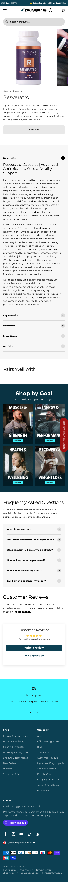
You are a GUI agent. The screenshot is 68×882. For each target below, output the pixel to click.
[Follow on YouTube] (21, 834)
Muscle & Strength (13, 747)
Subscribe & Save (12, 774)
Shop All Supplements (15, 757)
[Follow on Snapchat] (37, 834)
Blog (40, 747)
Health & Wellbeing (13, 741)
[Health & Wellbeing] (18, 466)
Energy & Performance (15, 736)
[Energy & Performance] (50, 424)
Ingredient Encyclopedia (50, 763)
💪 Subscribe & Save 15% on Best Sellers (45, 3)
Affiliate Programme (48, 741)
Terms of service (43, 870)
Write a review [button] (34, 647)
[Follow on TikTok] (29, 834)
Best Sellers (9, 763)
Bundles (7, 768)
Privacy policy (26, 870)
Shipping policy (10, 873)
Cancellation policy (30, 873)
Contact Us (43, 752)
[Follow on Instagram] (13, 834)
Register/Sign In (46, 774)
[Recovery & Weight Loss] (50, 466)
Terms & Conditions (48, 785)
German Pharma (12, 91)
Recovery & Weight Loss (16, 752)
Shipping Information (49, 779)
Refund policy (9, 870)
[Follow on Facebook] (5, 834)
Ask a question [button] (34, 655)
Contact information (52, 873)
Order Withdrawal (47, 768)
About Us (42, 736)
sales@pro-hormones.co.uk (25, 806)
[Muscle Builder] (18, 424)
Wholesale (43, 790)
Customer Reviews (47, 757)
